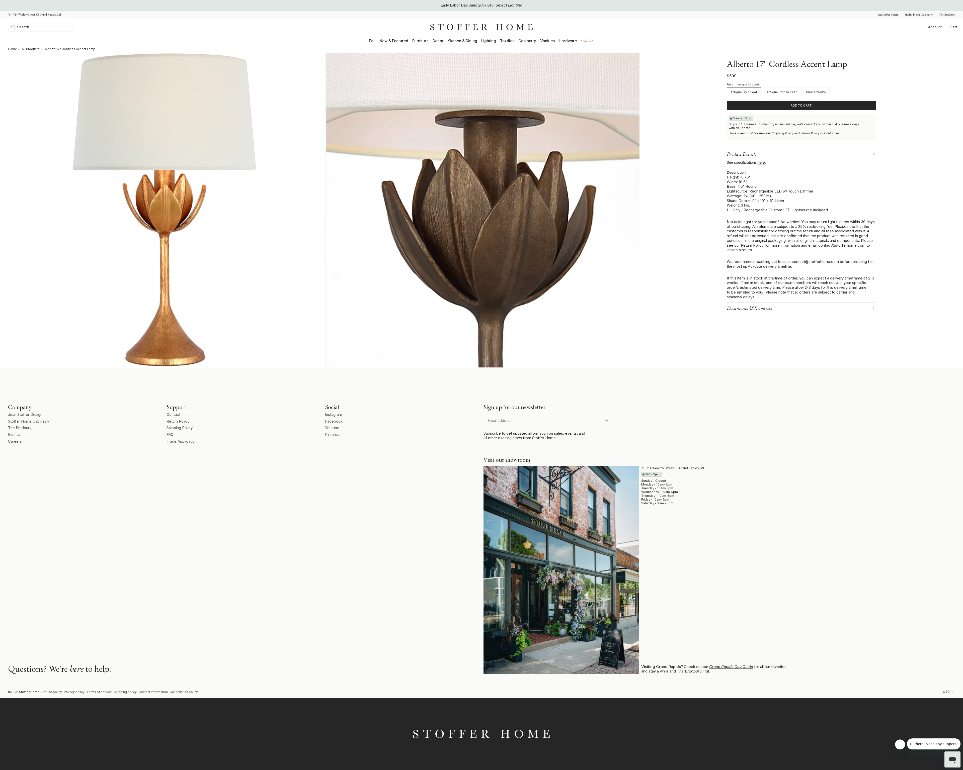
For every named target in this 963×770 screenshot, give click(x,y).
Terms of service (99, 692)
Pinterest (333, 434)
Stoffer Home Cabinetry (919, 15)
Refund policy (51, 692)
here (761, 162)
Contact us (831, 133)
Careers (15, 441)
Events (14, 434)
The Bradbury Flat (693, 671)
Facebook (334, 421)
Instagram (333, 414)
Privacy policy (74, 692)
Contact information (153, 692)
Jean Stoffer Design (887, 15)
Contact (173, 414)
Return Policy (810, 133)
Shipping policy (125, 692)
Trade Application (182, 441)
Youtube (332, 427)
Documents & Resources (749, 308)
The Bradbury (947, 15)
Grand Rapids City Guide (731, 666)
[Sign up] (606, 420)
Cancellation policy (184, 692)
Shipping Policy (782, 133)
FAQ (170, 434)
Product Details (742, 154)
